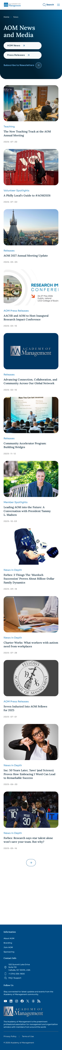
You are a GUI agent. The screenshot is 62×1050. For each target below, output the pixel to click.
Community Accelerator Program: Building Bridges (25, 445)
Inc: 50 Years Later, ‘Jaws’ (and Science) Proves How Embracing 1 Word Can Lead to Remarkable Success (29, 774)
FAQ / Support (14, 978)
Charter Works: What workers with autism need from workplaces (31, 644)
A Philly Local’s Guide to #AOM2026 (27, 195)
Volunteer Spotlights (16, 190)
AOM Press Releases (16, 310)
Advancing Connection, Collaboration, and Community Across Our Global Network (30, 381)
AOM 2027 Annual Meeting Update (26, 255)
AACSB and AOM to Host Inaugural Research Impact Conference (26, 317)
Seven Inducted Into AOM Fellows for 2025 (25, 708)
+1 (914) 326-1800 (16, 974)
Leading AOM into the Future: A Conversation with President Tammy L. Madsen (27, 510)
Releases (9, 250)
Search (50, 4)
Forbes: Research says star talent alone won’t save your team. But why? (28, 839)
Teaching (9, 126)
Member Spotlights (16, 502)
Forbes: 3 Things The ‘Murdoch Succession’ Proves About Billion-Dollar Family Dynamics (29, 578)
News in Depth (13, 570)
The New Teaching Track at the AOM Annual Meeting (27, 133)
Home (6, 17)
